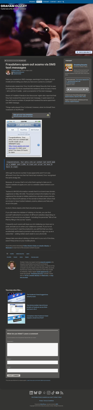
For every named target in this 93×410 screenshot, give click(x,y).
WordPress (43, 404)
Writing (39, 1)
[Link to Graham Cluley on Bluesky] (35, 392)
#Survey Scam (35, 257)
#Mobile (9, 257)
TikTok (26, 275)
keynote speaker (46, 262)
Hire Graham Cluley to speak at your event (42, 397)
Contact (53, 1)
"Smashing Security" (37, 273)
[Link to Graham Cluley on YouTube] (57, 392)
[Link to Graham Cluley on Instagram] (48, 392)
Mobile (12, 253)
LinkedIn (31, 275)
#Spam (27, 257)
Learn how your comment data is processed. (38, 380)
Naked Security (20, 253)
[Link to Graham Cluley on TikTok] (53, 392)
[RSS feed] (62, 392)
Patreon (67, 101)
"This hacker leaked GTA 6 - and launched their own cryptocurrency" (77, 81)
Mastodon (9, 247)
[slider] (74, 89)
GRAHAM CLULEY (14, 6)
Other (84, 96)
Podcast (46, 1)
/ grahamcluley (17, 73)
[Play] (68, 89)
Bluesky (46, 246)
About (60, 1)
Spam (27, 253)
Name (9, 359)
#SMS (21, 257)
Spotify (77, 96)
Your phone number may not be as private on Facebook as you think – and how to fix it (37, 307)
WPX (57, 404)
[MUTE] (83, 89)
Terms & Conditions (49, 400)
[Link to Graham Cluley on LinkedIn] (31, 392)
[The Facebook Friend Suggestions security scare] (16, 297)
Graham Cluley (6, 1)
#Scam (15, 257)
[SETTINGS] (86, 89)
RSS (81, 96)
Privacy (41, 400)
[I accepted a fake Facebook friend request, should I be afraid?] (16, 318)
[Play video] (46, 30)
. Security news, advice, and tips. (23, 115)
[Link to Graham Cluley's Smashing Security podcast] (44, 392)
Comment (10, 341)
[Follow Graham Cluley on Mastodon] (40, 392)
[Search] (63, 1)
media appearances (43, 271)
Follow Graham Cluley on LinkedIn (33, 246)
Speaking (32, 1)
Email (9, 367)
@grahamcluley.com (18, 72)
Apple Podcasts (69, 96)
